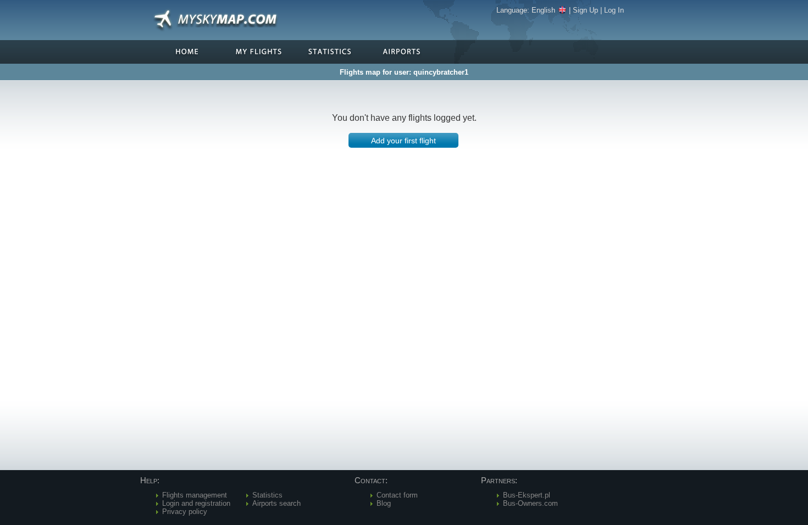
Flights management (194, 495)
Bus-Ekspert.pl (526, 495)
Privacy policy (184, 511)
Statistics (267, 495)
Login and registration (196, 503)
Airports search (276, 503)
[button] (403, 140)
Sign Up (585, 10)
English (543, 10)
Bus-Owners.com (530, 503)
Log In (614, 10)
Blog (384, 503)
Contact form (397, 495)
